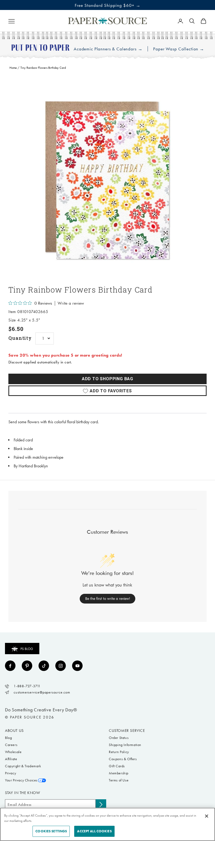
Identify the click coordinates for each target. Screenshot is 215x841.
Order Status (118, 738)
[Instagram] (60, 665)
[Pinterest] (27, 665)
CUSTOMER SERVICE (127, 730)
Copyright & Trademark (23, 766)
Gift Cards (117, 766)
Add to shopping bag (107, 378)
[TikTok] (44, 665)
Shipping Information (125, 745)
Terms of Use (118, 780)
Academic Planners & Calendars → (108, 48)
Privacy (10, 773)
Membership (118, 773)
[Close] (206, 816)
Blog (8, 738)
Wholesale (13, 752)
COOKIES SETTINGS (51, 831)
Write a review (71, 303)
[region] (107, 177)
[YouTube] (77, 665)
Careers (11, 745)
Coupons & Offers (123, 759)
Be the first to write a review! (107, 598)
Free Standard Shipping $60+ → (108, 5)
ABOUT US (14, 730)
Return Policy (119, 752)
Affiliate (11, 759)
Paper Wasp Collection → (178, 48)
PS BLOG (26, 649)
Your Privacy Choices (21, 780)
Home (13, 68)
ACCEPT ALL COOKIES (94, 831)
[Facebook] (10, 665)
